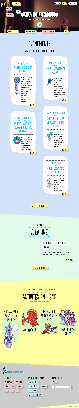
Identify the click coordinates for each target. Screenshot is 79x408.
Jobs (13, 386)
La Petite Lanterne (48, 31)
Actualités (9, 14)
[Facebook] (53, 382)
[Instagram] (56, 382)
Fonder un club (33, 382)
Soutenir (44, 386)
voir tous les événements (39, 206)
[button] (64, 3)
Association (8, 382)
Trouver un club (13, 31)
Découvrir (32, 105)
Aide (66, 31)
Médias (7, 386)
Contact (20, 386)
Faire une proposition (35, 395)
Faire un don (32, 391)
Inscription (73, 3)
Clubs (18, 11)
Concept (8, 8)
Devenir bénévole (30, 31)
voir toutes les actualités (39, 268)
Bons (12, 391)
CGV (17, 391)
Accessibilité (18, 382)
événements (16, 4)
